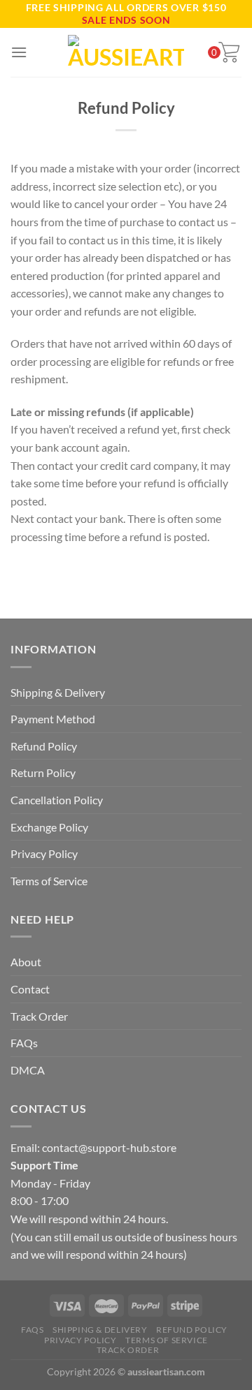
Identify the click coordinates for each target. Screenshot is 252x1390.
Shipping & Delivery (57, 692)
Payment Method (52, 718)
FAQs (24, 1042)
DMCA (27, 1070)
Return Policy (43, 772)
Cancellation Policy (56, 799)
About (25, 961)
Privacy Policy (44, 853)
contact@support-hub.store (109, 1147)
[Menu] (18, 52)
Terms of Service (49, 880)
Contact (30, 989)
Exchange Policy (49, 827)
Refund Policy (43, 746)
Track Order (39, 1016)
